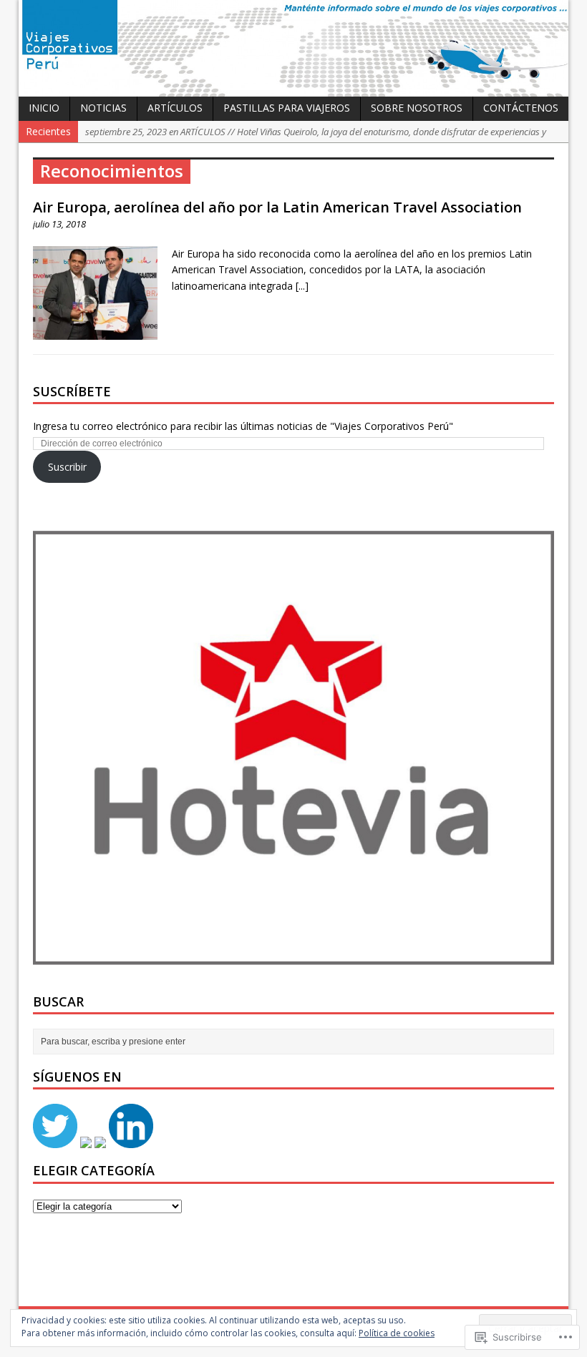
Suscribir (67, 467)
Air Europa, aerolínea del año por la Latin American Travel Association (277, 207)
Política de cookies (397, 1333)
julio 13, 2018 (59, 223)
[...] (302, 286)
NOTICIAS (103, 107)
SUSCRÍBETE (72, 391)
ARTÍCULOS (175, 107)
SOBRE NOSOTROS (416, 107)
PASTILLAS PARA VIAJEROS (286, 107)
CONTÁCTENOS (520, 107)
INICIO (44, 107)
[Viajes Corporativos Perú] (293, 48)
